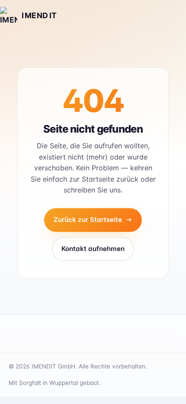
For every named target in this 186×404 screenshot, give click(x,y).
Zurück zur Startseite (88, 219)
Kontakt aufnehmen (93, 248)
